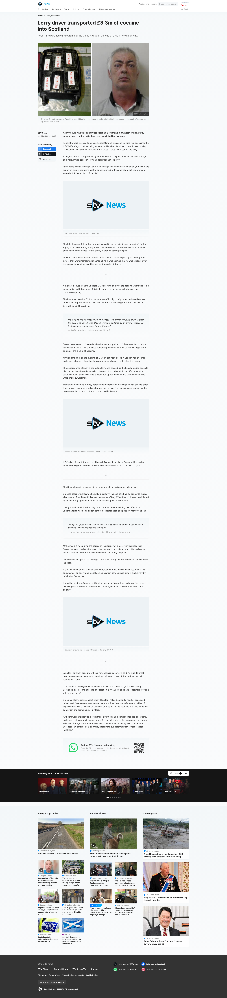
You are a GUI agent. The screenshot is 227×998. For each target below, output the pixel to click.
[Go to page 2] (110, 797)
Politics (76, 9)
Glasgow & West (53, 15)
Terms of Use (54, 975)
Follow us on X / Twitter (128, 964)
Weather (142, 4)
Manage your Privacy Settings (51, 982)
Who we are (42, 975)
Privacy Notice (68, 975)
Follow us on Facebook (155, 964)
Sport (66, 9)
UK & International (107, 9)
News (40, 15)
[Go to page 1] (108, 797)
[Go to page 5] (116, 797)
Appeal (94, 969)
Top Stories (43, 9)
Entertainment (89, 9)
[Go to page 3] (112, 797)
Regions (55, 9)
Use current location (169, 4)
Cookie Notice (92, 975)
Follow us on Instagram (156, 969)
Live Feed (183, 9)
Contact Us (79, 975)
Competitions (61, 969)
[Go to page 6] (118, 797)
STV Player (43, 969)
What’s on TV (79, 969)
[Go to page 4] (114, 797)
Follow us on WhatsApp (128, 969)
